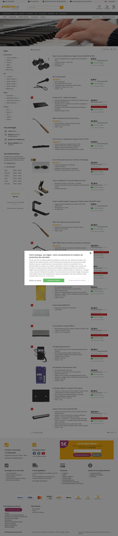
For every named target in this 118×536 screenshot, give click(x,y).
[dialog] (59, 268)
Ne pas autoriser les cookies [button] (77, 280)
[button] (35, 280)
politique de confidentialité (46, 276)
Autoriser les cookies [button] (54, 280)
